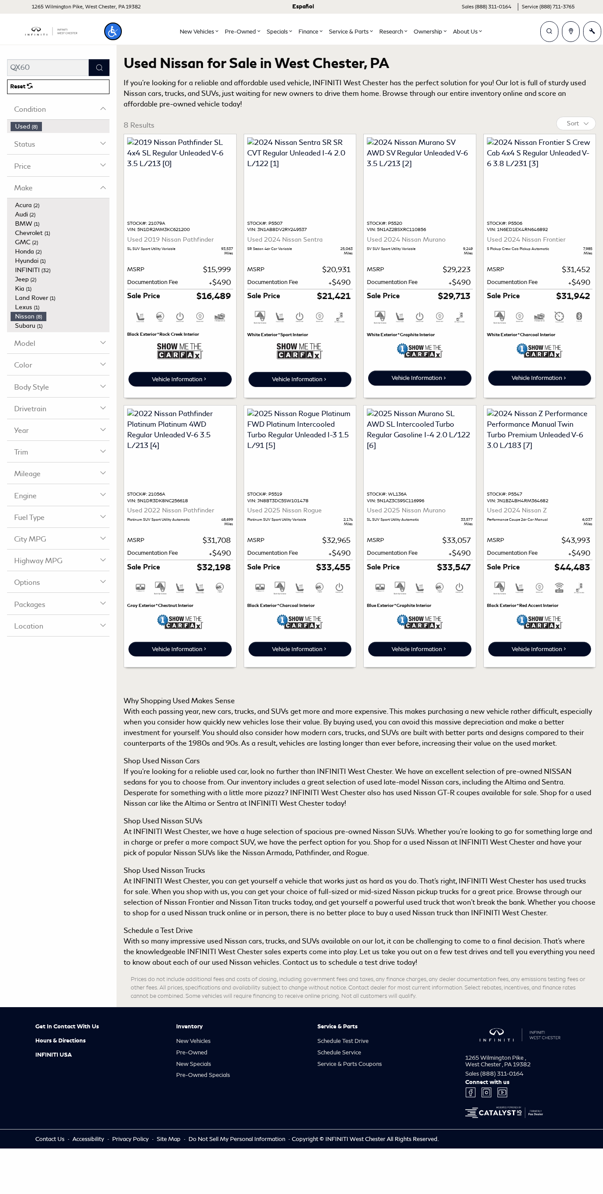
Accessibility (89, 1139)
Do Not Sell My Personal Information (237, 1139)
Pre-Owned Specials (203, 1075)
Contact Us (50, 1139)
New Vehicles (193, 1041)
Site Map (169, 1139)
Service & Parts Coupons (349, 1064)
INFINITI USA (53, 1054)
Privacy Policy (131, 1139)
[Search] (99, 67)
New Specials (193, 1064)
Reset (18, 86)
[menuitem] (60, 126)
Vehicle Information (177, 379)
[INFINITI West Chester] (51, 30)
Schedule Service (339, 1052)
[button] (113, 31)
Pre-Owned (191, 1052)
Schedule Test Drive (343, 1041)
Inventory (189, 1026)
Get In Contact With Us (67, 1026)
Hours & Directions (60, 1040)
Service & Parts (337, 1026)
